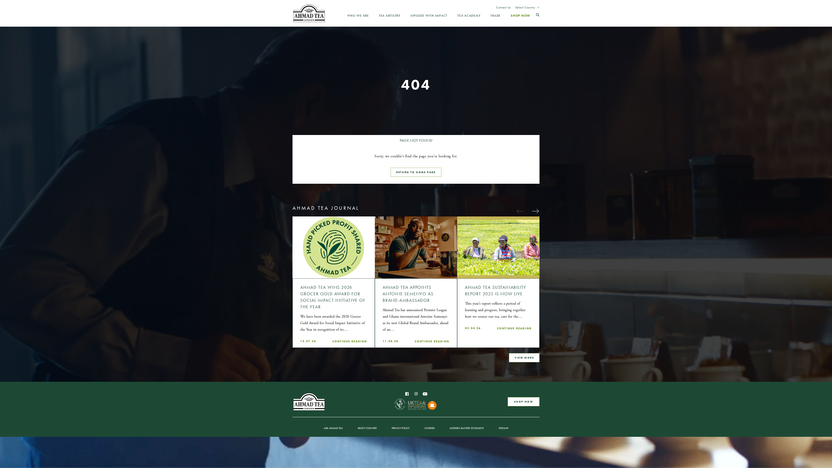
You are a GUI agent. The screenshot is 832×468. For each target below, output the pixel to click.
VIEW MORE (524, 357)
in (416, 394)
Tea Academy (469, 16)
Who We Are (358, 16)
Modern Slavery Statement (467, 428)
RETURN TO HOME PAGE (416, 172)
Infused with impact (429, 16)
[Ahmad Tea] (308, 13)
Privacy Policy (401, 428)
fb (407, 394)
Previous (520, 211)
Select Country (525, 7)
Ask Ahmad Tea (333, 428)
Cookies (429, 428)
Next (535, 211)
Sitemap (503, 428)
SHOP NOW (523, 401)
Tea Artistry (390, 16)
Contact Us (503, 7)
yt (425, 394)
